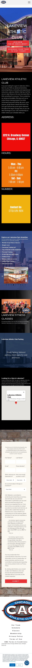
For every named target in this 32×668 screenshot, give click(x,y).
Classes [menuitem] (16, 630)
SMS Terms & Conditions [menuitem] (16, 642)
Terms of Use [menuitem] (16, 639)
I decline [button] (19, 665)
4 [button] (13, 285)
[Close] (24, 392)
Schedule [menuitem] (16, 628)
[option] (16, 275)
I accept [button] (12, 665)
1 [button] (6, 285)
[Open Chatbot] (26, 663)
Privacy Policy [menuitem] (16, 636)
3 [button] (11, 285)
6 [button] (18, 285)
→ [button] (29, 276)
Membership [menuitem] (16, 633)
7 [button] (20, 285)
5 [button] (16, 285)
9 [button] (25, 285)
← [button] (2, 276)
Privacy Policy (12, 661)
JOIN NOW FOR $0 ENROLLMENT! (18, 43)
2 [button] (9, 285)
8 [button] (23, 285)
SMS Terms (16, 533)
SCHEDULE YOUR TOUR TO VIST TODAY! (18, 50)
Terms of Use (14, 534)
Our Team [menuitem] (16, 625)
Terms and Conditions (19, 645)
